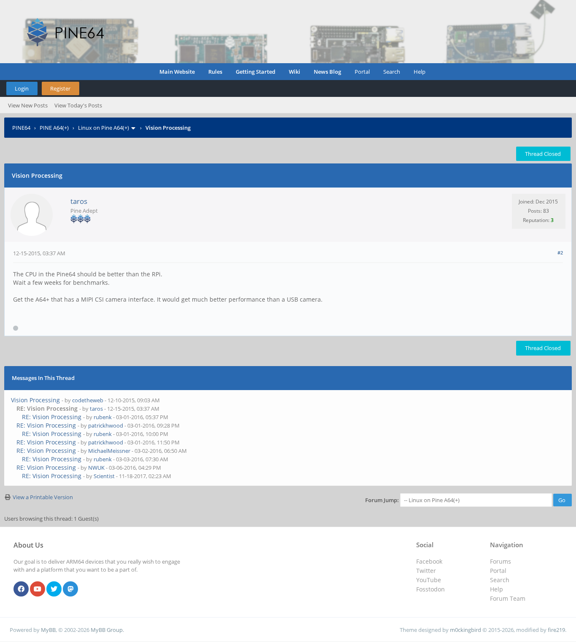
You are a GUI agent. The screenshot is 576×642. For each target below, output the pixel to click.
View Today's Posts (78, 105)
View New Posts (28, 105)
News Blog (327, 71)
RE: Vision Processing (51, 417)
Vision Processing (35, 400)
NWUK (96, 467)
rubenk (103, 417)
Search (391, 71)
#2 (560, 252)
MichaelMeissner (109, 451)
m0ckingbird (465, 630)
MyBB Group (107, 630)
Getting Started (255, 71)
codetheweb (87, 400)
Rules (215, 71)
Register (60, 88)
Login (22, 88)
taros (78, 201)
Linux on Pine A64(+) (103, 127)
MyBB (48, 630)
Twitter (426, 571)
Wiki (294, 71)
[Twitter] (54, 589)
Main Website (177, 71)
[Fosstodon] (70, 589)
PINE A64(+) (54, 127)
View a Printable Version (43, 497)
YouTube (428, 580)
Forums (500, 561)
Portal (362, 71)
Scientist (104, 476)
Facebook (429, 561)
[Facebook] (21, 589)
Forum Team (507, 598)
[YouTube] (37, 589)
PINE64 (21, 127)
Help (419, 71)
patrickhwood (105, 425)
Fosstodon (430, 589)
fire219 (556, 630)
